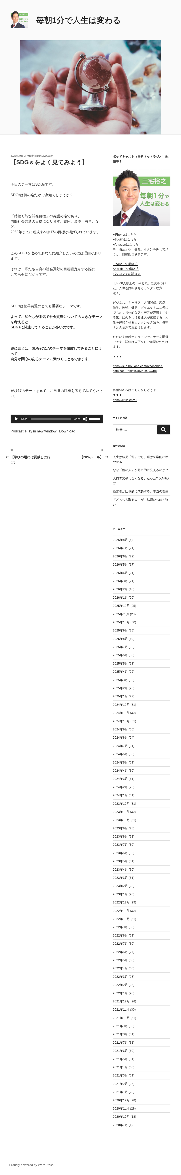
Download (67, 431)
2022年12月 (121, 902)
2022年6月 (120, 952)
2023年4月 (120, 869)
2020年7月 (120, 1125)
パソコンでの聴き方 (127, 274)
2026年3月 (120, 581)
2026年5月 (120, 564)
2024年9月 (120, 729)
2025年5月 (120, 663)
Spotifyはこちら (125, 239)
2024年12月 (121, 704)
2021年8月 (120, 1034)
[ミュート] (85, 419)
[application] (57, 419)
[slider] (95, 419)
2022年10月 (121, 919)
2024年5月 (120, 762)
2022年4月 (120, 968)
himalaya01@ (44, 156)
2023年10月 (121, 820)
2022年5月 (120, 960)
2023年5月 (120, 861)
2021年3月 (120, 1075)
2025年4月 (120, 671)
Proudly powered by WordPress (31, 1165)
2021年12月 (121, 1001)
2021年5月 (120, 1059)
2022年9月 (120, 927)
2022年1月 (120, 993)
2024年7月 (120, 746)
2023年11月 (121, 812)
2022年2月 (120, 985)
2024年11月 (121, 713)
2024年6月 (120, 754)
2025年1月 (120, 696)
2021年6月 (120, 1050)
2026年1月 (120, 597)
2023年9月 (120, 828)
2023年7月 (120, 844)
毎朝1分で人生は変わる (78, 20)
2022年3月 (120, 976)
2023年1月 (120, 894)
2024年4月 (120, 770)
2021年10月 (121, 1018)
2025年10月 (121, 622)
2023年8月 (120, 836)
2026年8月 (120, 540)
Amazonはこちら (126, 244)
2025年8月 (120, 639)
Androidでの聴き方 (126, 268)
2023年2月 (120, 886)
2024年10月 (121, 721)
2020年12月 (121, 1100)
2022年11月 (121, 910)
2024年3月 (120, 778)
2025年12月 (121, 605)
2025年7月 (120, 647)
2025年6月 (120, 655)
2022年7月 (120, 943)
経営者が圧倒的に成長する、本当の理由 (140, 491)
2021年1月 (120, 1092)
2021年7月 (120, 1042)
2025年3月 (120, 680)
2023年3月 (120, 877)
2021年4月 (120, 1067)
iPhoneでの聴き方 (125, 264)
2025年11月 (121, 614)
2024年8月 (120, 737)
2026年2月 (120, 589)
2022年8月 (120, 935)
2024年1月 (120, 795)
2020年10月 (121, 1116)
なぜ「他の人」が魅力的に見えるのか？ (140, 470)
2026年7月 (120, 548)
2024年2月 (120, 787)
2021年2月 (120, 1084)
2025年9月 (120, 630)
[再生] (16, 419)
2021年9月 (120, 1026)
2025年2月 (120, 688)
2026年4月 (120, 573)
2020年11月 (121, 1108)
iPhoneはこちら (126, 234)
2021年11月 (121, 1009)
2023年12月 (121, 803)
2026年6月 (120, 556)
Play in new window (41, 431)
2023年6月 (120, 853)
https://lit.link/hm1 (125, 400)
